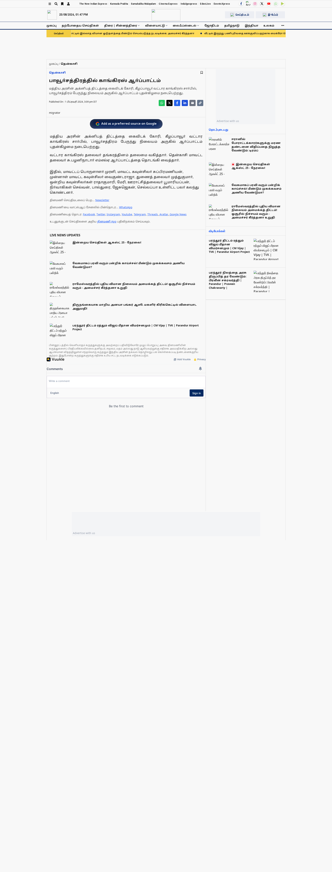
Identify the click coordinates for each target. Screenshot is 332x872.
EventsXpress (222, 3)
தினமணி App (106, 221)
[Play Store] (282, 3)
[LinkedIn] (185, 103)
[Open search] (56, 4)
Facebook (89, 214)
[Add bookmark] (201, 72)
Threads (152, 214)
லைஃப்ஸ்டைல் (184, 25)
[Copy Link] (200, 103)
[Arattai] (248, 3)
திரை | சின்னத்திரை (120, 25)
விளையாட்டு (155, 25)
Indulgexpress (189, 3)
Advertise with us (228, 121)
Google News (178, 214)
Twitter (100, 214)
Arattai (163, 214)
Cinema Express (168, 3)
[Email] (192, 103)
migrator (54, 112)
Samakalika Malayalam (143, 3)
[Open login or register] (68, 4)
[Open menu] (49, 4)
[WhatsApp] (275, 3)
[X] (262, 3)
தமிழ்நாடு (231, 25)
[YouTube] (268, 3)
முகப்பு (51, 25)
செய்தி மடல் (242, 14)
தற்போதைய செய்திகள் (80, 25)
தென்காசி (57, 72)
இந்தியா (251, 25)
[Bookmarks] (62, 4)
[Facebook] (241, 3)
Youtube (127, 214)
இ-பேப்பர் (273, 14)
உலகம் (268, 25)
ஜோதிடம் (211, 25)
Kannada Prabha (119, 3)
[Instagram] (255, 3)
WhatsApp (125, 207)
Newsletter (102, 200)
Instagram (113, 214)
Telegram (140, 214)
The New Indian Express (93, 3)
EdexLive (205, 3)
